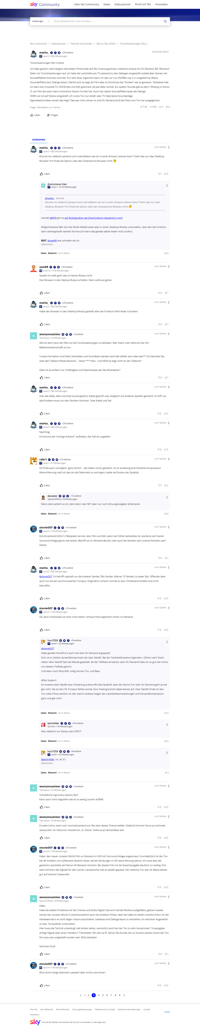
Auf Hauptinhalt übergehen (14, 2)
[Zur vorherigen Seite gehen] (81, 995)
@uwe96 (52, 240)
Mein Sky (33, 1009)
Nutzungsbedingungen (82, 1009)
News (107, 4)
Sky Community (38, 43)
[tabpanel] (100, 570)
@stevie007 (45, 576)
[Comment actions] (169, 147)
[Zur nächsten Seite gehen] (124, 995)
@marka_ (49, 198)
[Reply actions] (167, 185)
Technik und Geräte (81, 43)
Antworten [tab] (38, 139)
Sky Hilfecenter (46, 1009)
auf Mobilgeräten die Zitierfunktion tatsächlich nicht (94, 217)
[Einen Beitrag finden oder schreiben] (165, 21)
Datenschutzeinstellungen (129, 1009)
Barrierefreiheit (62, 1009)
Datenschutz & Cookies (105, 1009)
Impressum (35, 1014)
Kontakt (146, 1009)
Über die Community (86, 4)
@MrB (53, 217)
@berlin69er (47, 759)
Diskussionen (122, 4)
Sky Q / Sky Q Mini (106, 43)
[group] (143, 107)
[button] (43, 253)
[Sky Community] (46, 4)
